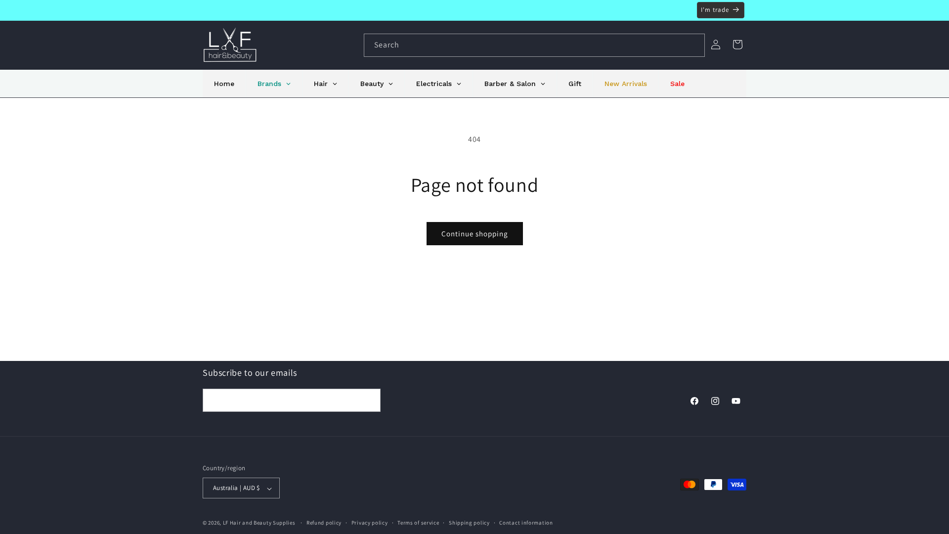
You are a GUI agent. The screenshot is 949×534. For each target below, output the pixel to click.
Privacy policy (369, 522)
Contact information (526, 522)
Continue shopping (474, 233)
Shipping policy (469, 522)
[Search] (693, 45)
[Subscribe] (369, 399)
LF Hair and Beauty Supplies (259, 523)
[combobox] (534, 45)
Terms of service (418, 522)
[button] (737, 44)
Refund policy (324, 522)
